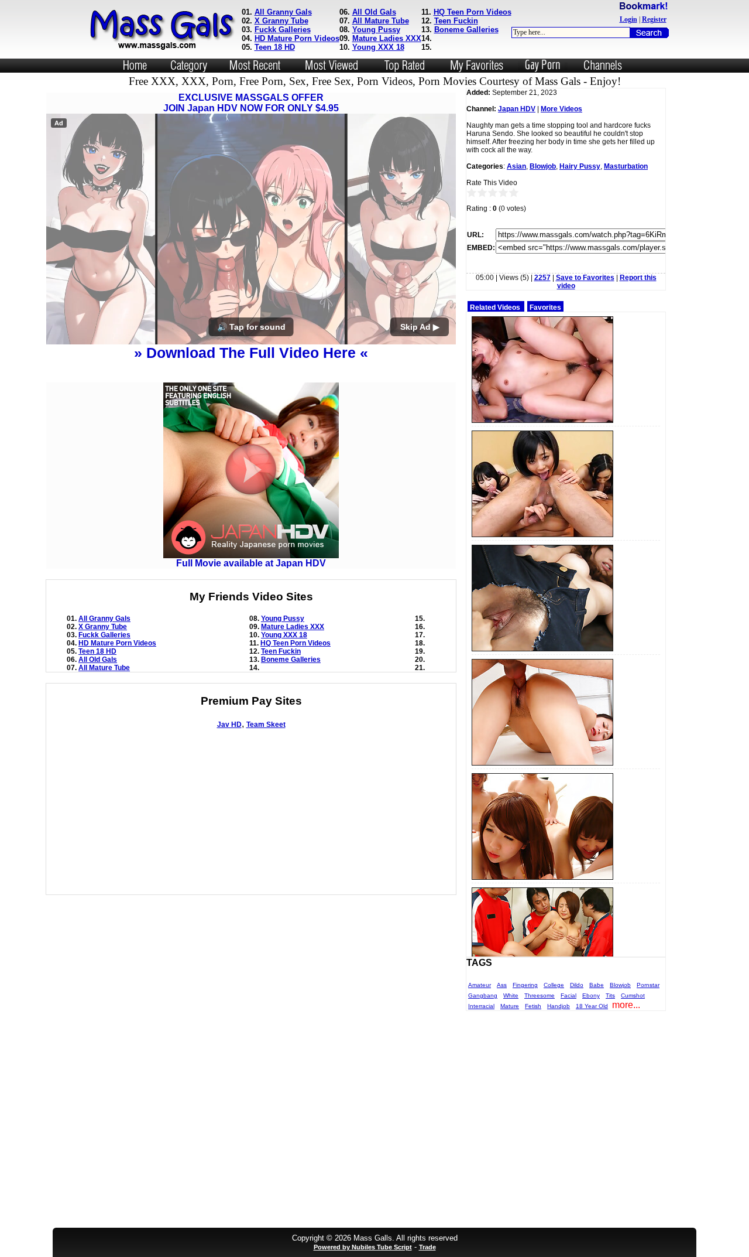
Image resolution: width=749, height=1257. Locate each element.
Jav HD (229, 724)
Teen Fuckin (456, 20)
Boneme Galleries (466, 29)
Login (628, 19)
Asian (516, 166)
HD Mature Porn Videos (297, 38)
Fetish (533, 1006)
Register (654, 19)
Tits (610, 995)
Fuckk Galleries (283, 29)
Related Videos (495, 307)
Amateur (479, 985)
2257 (542, 278)
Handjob (558, 1006)
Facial (568, 995)
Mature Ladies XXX (386, 38)
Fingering (525, 985)
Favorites (545, 307)
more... (626, 1005)
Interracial (481, 1006)
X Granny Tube (281, 20)
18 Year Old (592, 1006)
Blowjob (543, 166)
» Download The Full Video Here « (251, 352)
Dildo (576, 985)
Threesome (539, 995)
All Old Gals (374, 12)
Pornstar (648, 985)
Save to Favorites (585, 278)
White (510, 995)
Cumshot (633, 995)
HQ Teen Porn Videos (472, 12)
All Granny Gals (283, 12)
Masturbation (626, 166)
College (554, 985)
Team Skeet (266, 724)
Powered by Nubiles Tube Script (363, 1247)
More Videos (561, 109)
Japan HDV (516, 109)
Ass (502, 985)
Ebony (591, 995)
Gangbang (482, 995)
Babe (596, 985)
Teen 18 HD (275, 47)
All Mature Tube (380, 20)
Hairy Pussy (579, 166)
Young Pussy (376, 29)
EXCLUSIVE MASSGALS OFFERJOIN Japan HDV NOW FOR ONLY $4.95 (251, 103)
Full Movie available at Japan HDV (251, 563)
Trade (427, 1247)
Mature (509, 1006)
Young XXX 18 (378, 47)
